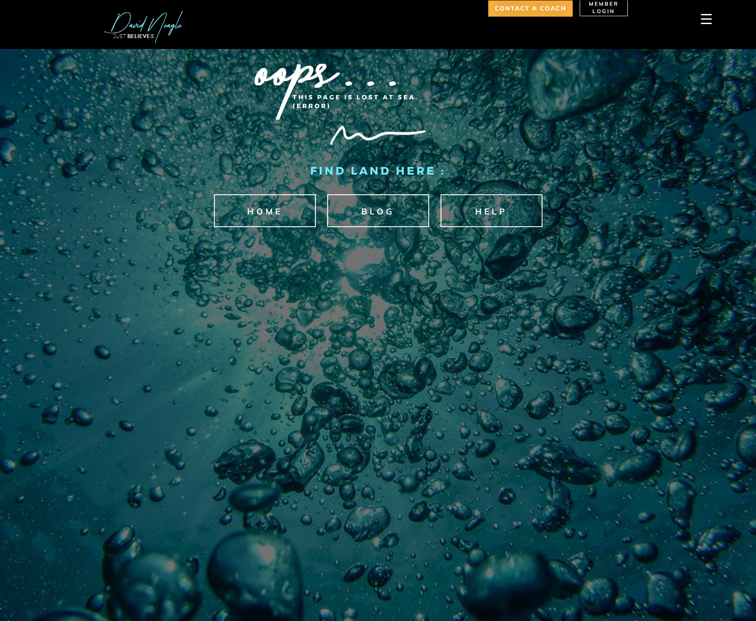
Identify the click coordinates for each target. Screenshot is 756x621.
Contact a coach (530, 8)
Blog (378, 211)
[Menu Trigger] (706, 19)
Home (265, 211)
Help (491, 211)
